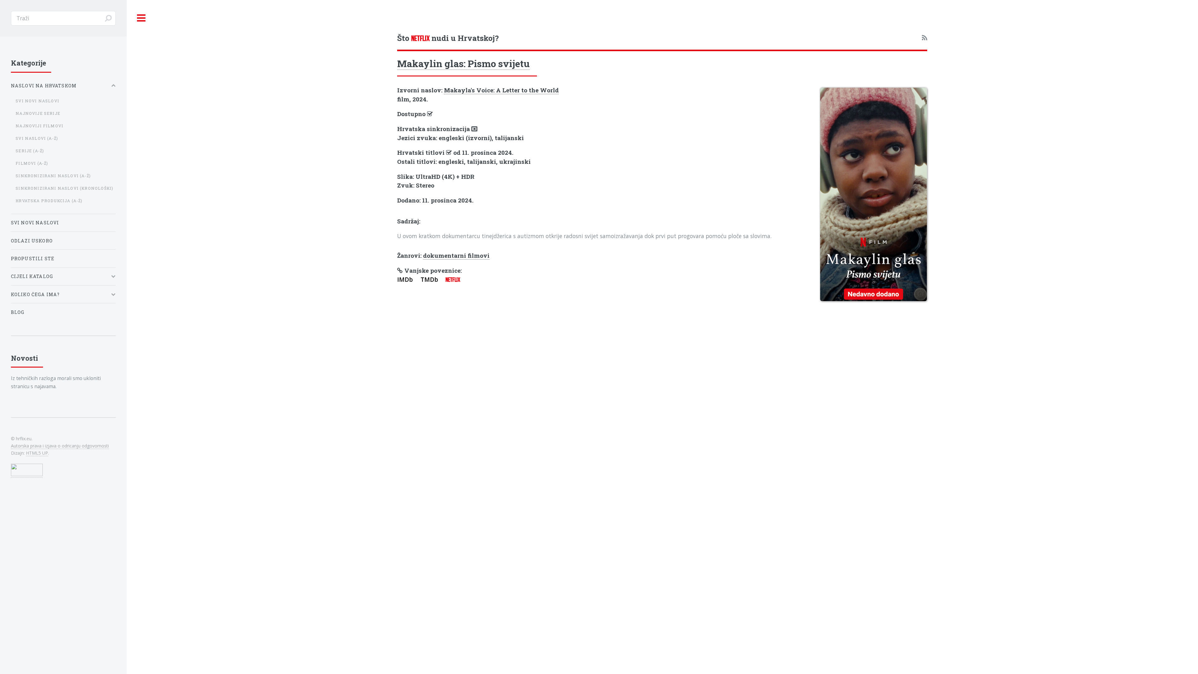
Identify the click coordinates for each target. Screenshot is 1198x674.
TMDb (429, 280)
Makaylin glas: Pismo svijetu (463, 63)
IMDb (405, 280)
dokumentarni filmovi (456, 255)
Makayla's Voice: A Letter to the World (501, 90)
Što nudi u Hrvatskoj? (448, 38)
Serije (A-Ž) (30, 150)
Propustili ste (32, 258)
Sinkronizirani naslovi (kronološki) (64, 188)
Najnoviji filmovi (39, 125)
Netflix (453, 279)
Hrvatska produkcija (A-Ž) (49, 200)
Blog (18, 312)
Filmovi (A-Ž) (32, 163)
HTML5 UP (37, 453)
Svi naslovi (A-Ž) (37, 138)
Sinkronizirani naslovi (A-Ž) (53, 175)
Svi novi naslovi (37, 100)
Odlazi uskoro (32, 241)
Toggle (141, 18)
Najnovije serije (38, 113)
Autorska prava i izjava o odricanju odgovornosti (60, 446)
